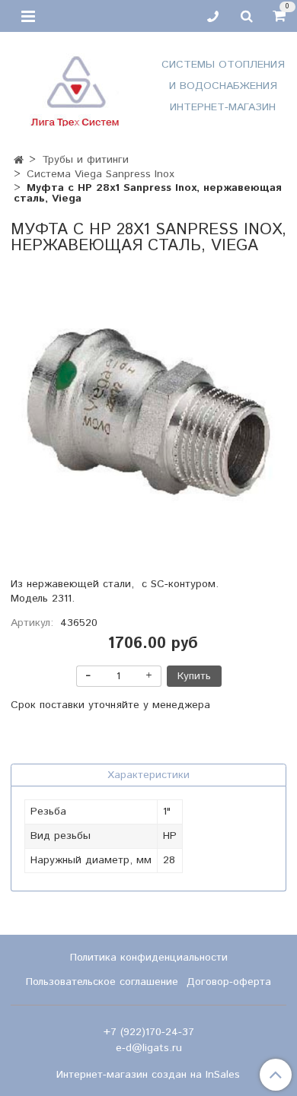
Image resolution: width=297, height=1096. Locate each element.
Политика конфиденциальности (149, 957)
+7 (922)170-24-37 (149, 1032)
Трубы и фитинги (85, 159)
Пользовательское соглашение (102, 982)
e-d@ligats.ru (149, 1048)
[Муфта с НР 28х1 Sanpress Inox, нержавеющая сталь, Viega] (148, 413)
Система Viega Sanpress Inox (100, 174)
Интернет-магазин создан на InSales (148, 1074)
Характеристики (148, 775)
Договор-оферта (229, 982)
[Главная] (19, 160)
